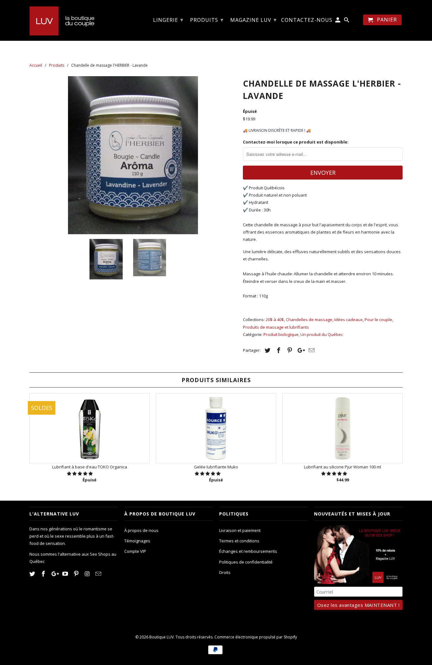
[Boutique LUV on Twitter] (32, 573)
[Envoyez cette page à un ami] (310, 350)
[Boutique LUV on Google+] (55, 573)
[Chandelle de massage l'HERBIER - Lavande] (133, 155)
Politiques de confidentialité (246, 562)
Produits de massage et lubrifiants (276, 327)
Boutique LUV (161, 637)
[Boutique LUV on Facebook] (43, 573)
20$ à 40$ (275, 319)
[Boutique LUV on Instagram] (87, 573)
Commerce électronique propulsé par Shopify (255, 637)
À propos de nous (141, 530)
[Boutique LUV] (73, 20)
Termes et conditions (239, 541)
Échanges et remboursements (248, 551)
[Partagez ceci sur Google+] (299, 350)
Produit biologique (281, 334)
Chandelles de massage (309, 319)
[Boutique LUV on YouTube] (65, 573)
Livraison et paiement (240, 530)
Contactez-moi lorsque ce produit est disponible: (296, 142)
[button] (80, 473)
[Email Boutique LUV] (99, 573)
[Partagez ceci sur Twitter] (267, 350)
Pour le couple (378, 319)
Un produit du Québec (321, 334)
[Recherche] (347, 21)
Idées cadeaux (348, 319)
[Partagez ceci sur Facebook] (278, 350)
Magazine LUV (253, 19)
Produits (207, 19)
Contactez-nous (306, 20)
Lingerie (168, 19)
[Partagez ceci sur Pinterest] (289, 350)
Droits (225, 572)
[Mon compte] (338, 21)
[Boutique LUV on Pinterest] (76, 573)
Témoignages (137, 541)
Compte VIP (135, 551)
